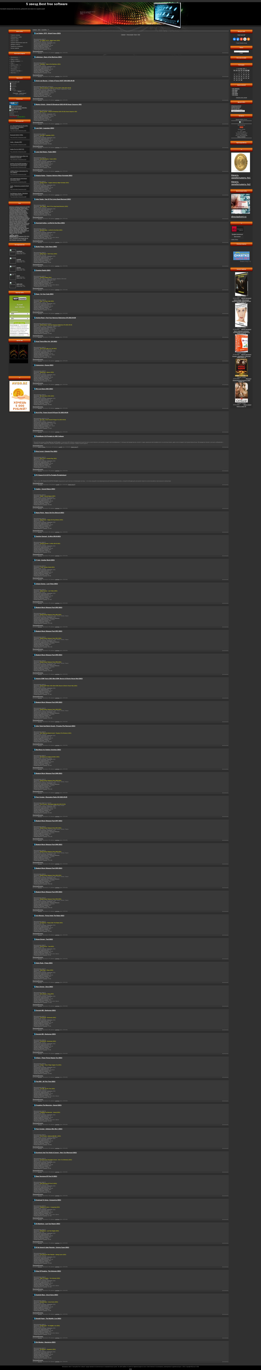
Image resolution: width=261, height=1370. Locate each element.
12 (248, 74)
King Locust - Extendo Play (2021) (46, 451)
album (13, 235)
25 (246, 78)
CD (26, 206)
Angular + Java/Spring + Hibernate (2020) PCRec (241, 357)
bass (10, 220)
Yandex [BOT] (13, 116)
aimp (13, 220)
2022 (21, 233)
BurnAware (27, 218)
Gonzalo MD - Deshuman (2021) (46, 1010)
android (11, 214)
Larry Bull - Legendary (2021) (45, 128)
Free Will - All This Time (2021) (45, 1081)
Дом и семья (247, 404)
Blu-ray (26, 238)
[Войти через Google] (245, 39)
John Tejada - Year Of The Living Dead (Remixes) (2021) (53, 199)
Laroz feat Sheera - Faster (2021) (46, 152)
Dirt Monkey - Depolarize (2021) (45, 1342)
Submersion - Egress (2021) (44, 365)
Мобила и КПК (14, 65)
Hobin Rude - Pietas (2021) (44, 963)
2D (18, 233)
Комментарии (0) (74, 447)
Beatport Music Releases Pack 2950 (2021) (49, 655)
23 (241, 78)
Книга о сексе (240, 406)
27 (234, 80)
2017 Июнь (235, 93)
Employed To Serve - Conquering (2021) (48, 1200)
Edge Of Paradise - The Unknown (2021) (48, 1271)
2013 (28, 236)
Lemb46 (60, 447)
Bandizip (11, 224)
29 (239, 80)
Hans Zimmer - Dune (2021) (44, 987)
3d (26, 220)
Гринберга (17, 210)
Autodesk (15, 228)
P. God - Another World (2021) (45, 560)
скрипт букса (234, 239)
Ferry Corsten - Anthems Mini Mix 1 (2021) (49, 1129)
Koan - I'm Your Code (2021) (44, 294)
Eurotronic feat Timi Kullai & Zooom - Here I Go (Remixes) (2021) (56, 1152)
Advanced (26, 224)
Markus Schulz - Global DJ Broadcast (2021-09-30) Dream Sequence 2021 (59, 104)
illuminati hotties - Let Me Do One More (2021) (50, 223)
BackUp (26, 213)
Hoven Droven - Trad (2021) (44, 939)
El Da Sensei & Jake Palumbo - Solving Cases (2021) (52, 1247)
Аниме (22, 208)
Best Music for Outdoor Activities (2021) (48, 749)
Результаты (15, 93)
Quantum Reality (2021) (43, 270)
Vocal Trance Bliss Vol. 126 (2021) (46, 341)
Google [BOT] (21, 116)
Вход (135, 34)
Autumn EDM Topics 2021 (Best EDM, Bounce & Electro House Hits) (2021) (59, 678)
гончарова (12, 210)
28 (236, 80)
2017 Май (234, 91)
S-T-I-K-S (26, 209)
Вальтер (21, 209)
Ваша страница (241, 136)
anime (25, 208)
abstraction (16, 230)
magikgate (57, 52)
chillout (16, 219)
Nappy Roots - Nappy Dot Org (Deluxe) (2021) (50, 512)
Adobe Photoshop (19, 213)
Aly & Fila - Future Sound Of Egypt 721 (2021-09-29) (52, 412)
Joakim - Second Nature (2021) (45, 489)
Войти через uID (241, 35)
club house (21, 238)
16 (241, 76)
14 (236, 76)
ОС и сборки (14, 67)
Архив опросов (22, 93)
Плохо (13, 88)
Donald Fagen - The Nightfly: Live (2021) (48, 1318)
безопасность (19, 215)
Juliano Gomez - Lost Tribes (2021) (47, 584)
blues (15, 218)
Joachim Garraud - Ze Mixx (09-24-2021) (48, 536)
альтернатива (12, 211)
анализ (11, 222)
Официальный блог (236, 105)
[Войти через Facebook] (237, 39)
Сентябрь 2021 (241, 68)
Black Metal (24, 229)
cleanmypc (20, 222)
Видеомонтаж (20, 218)
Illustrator (18, 229)
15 (239, 76)
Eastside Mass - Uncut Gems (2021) (47, 1295)
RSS (139, 34)
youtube (22, 230)
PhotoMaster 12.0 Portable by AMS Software (50, 436)
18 (246, 76)
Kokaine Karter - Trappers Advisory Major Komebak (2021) (54, 175)
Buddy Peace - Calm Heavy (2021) (46, 246)
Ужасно (14, 89)
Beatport (20, 231)
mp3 (15, 208)
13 (234, 76)
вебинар (17, 206)
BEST (24, 231)
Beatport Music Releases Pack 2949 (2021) (49, 702)
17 (243, 76)
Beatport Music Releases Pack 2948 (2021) (49, 773)
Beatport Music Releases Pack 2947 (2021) (49, 821)
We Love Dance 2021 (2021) (44, 389)
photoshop (12, 213)
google (25, 222)
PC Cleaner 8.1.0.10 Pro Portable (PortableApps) (51, 475)
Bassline (11, 230)
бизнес (11, 229)
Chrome (11, 223)
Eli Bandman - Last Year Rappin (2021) (48, 1224)
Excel (22, 224)
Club (24, 240)
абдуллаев (23, 210)
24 (243, 78)
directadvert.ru (238, 216)
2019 (10, 240)
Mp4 (23, 228)
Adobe (20, 214)
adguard (20, 220)
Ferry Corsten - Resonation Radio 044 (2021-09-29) (51, 797)
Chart (16, 220)
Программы (14, 68)
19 (248, 76)
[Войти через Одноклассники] (248, 39)
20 (234, 78)
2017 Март (235, 90)
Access (24, 225)
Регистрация (130, 34)
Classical (11, 225)
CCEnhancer (17, 224)
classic (26, 217)
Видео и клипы (14, 59)
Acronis (16, 217)
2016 (25, 236)
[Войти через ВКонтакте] (234, 39)
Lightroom (16, 225)
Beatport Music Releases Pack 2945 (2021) (49, 868)
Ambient (24, 219)
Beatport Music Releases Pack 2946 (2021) (49, 844)
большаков (16, 209)
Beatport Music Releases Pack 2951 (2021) (49, 631)
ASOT (10, 238)
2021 (16, 233)
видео (20, 219)
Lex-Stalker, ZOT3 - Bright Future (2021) (48, 33)
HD (14, 222)
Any (29, 223)
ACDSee (11, 218)
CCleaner (16, 214)
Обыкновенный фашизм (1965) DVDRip (241, 381)
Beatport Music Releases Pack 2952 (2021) (49, 607)
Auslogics (24, 214)
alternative (19, 240)
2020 (14, 229)
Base (15, 223)
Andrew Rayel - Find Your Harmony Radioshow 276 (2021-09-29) (56, 318)
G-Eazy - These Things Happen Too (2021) (49, 1058)
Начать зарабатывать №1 (240, 176)
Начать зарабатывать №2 (240, 183)
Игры (12, 63)
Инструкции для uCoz (236, 109)
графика (25, 215)
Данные (27, 228)
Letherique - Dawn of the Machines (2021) (49, 57)
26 (248, 78)
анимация (21, 236)
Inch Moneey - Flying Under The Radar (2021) (50, 915)
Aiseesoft (11, 217)
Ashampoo (24, 211)
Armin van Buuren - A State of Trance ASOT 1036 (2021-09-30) (55, 81)
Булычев (11, 208)
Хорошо (14, 85)
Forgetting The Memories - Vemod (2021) (48, 1105)
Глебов (11, 209)
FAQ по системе (235, 108)
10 (243, 74)
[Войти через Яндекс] (241, 39)
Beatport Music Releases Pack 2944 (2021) (49, 892)
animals (18, 208)
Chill (28, 219)
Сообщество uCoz (236, 107)
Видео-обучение (246, 298)
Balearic (14, 240)
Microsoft (11, 219)
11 (246, 74)
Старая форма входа (241, 43)
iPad (16, 222)
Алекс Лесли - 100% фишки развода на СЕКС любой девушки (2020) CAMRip (241, 301)
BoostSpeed (12, 215)
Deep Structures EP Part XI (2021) (46, 1176)
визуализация (13, 227)
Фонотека (13, 72)
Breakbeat (15, 238)
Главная (123, 34)
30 (241, 80)
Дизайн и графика (15, 61)
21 (236, 78)
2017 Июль (235, 94)
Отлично (14, 83)
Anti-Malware (21, 217)
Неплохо (14, 86)
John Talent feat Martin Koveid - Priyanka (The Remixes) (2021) (55, 726)
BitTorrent (19, 211)
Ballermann (12, 233)
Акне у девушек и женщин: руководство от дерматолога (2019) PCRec (241, 332)
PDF (28, 206)
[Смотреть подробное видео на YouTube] (28, 335)
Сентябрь (44, 29)
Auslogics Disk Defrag (21, 223)
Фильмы (248, 378)
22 (239, 78)
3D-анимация (20, 227)
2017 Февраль (235, 88)
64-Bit (20, 225)
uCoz (130, 1368)
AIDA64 (24, 220)
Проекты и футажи (15, 70)
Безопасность (14, 57)
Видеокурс (12, 206)
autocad (20, 228)
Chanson (15, 231)
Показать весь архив (241, 97)
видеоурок (22, 206)
